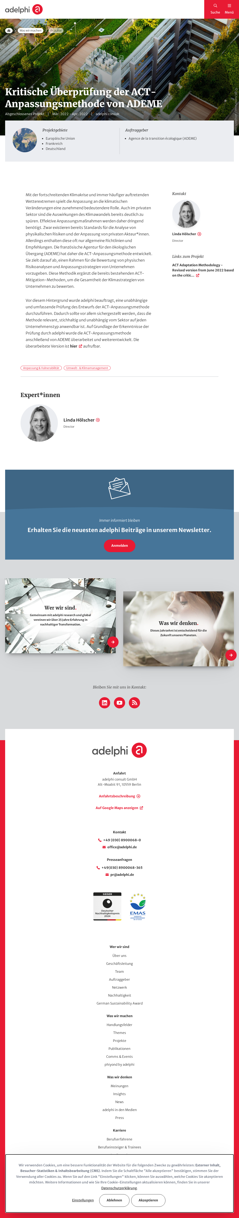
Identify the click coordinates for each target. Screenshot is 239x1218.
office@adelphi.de (122, 847)
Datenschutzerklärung (119, 1188)
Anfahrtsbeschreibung (117, 796)
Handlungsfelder (119, 1025)
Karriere (119, 1130)
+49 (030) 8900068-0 (122, 840)
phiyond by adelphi (119, 1064)
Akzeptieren (148, 1200)
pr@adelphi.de (122, 875)
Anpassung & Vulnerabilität (41, 368)
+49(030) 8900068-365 (122, 868)
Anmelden (119, 545)
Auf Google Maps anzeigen (117, 808)
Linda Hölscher (184, 234)
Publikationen (119, 1049)
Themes (119, 1033)
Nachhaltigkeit (119, 995)
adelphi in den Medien (119, 1110)
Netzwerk (119, 987)
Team (119, 971)
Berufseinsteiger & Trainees (119, 1147)
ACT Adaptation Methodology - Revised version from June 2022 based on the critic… (203, 270)
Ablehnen (114, 1200)
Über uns (119, 956)
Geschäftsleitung (119, 964)
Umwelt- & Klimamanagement (87, 368)
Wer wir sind (119, 947)
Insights (119, 1094)
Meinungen (119, 1086)
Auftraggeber (119, 979)
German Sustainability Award (120, 1003)
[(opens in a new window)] (138, 919)
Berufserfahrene (119, 1139)
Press (119, 1118)
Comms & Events (119, 1057)
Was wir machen (31, 30)
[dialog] (119, 1183)
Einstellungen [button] (83, 1200)
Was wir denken (119, 1077)
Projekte (119, 1041)
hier (73, 346)
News (119, 1102)
